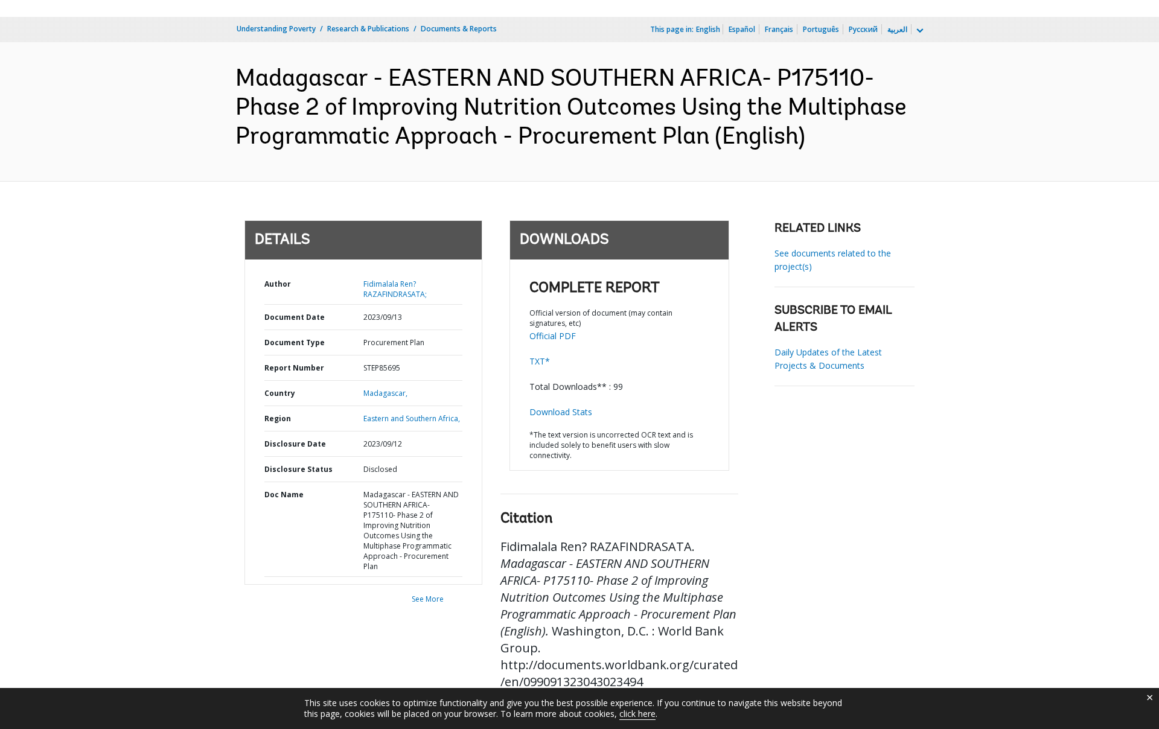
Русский (863, 29)
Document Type (294, 342)
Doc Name (284, 494)
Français (779, 29)
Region (277, 418)
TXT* (539, 361)
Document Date (294, 317)
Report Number (294, 368)
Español (742, 29)
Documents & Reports (459, 29)
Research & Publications (368, 29)
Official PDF (552, 336)
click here (637, 713)
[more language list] (919, 30)
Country (279, 393)
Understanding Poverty (276, 29)
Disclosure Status (298, 469)
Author (277, 284)
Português (821, 29)
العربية (897, 29)
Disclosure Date (295, 444)
